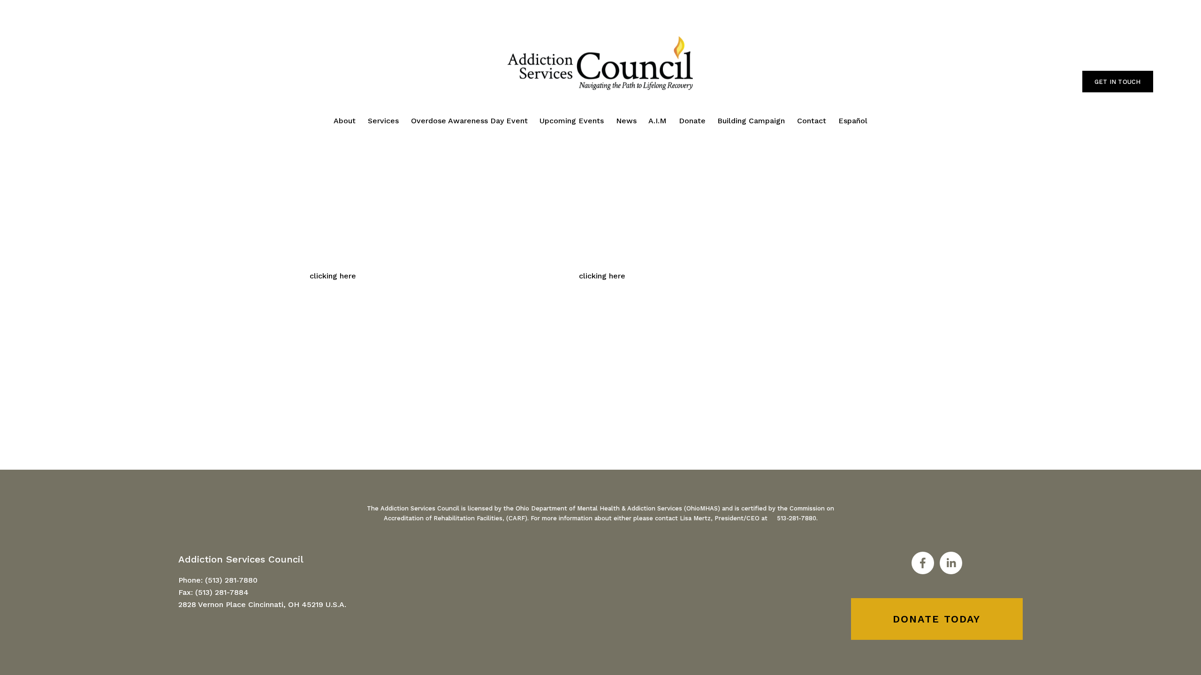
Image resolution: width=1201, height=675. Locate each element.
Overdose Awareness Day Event (469, 120)
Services (383, 120)
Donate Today (937, 619)
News (626, 120)
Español (852, 120)
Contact (811, 120)
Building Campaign (751, 120)
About (345, 120)
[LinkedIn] (951, 563)
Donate (692, 120)
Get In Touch (1118, 81)
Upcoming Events (572, 120)
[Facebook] (923, 563)
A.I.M (657, 120)
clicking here (333, 275)
